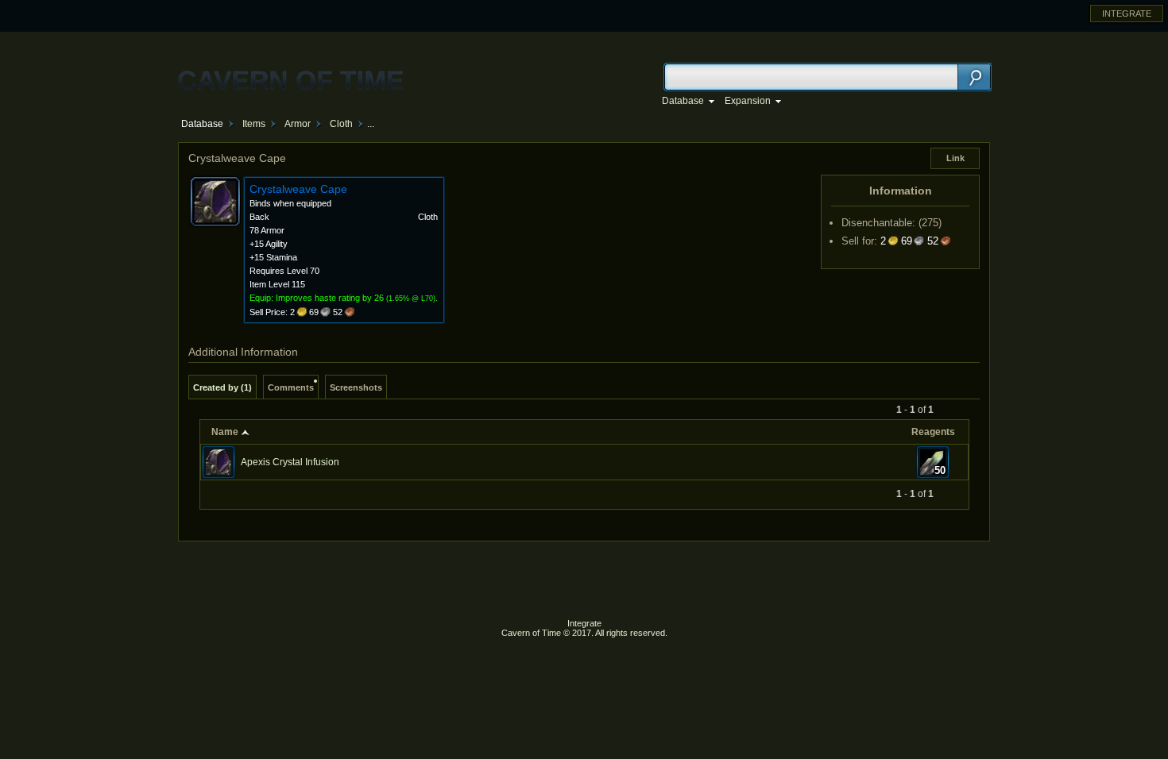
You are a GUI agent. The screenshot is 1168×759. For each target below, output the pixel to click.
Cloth (341, 123)
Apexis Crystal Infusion (290, 462)
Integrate (584, 623)
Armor (297, 123)
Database (202, 123)
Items (253, 123)
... (370, 123)
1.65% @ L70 (411, 298)
